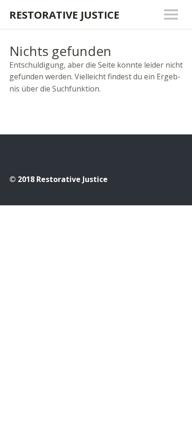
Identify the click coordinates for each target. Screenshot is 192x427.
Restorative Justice (64, 14)
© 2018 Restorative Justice (58, 179)
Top (173, 178)
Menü (171, 14)
